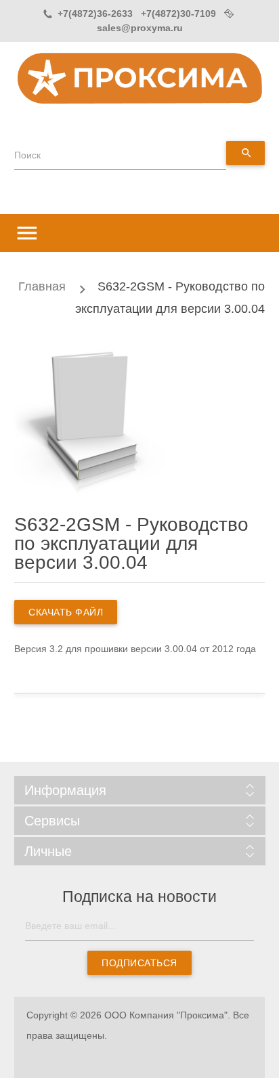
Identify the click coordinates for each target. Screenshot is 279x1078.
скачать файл (65, 612)
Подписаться (139, 962)
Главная (42, 286)
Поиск (27, 155)
